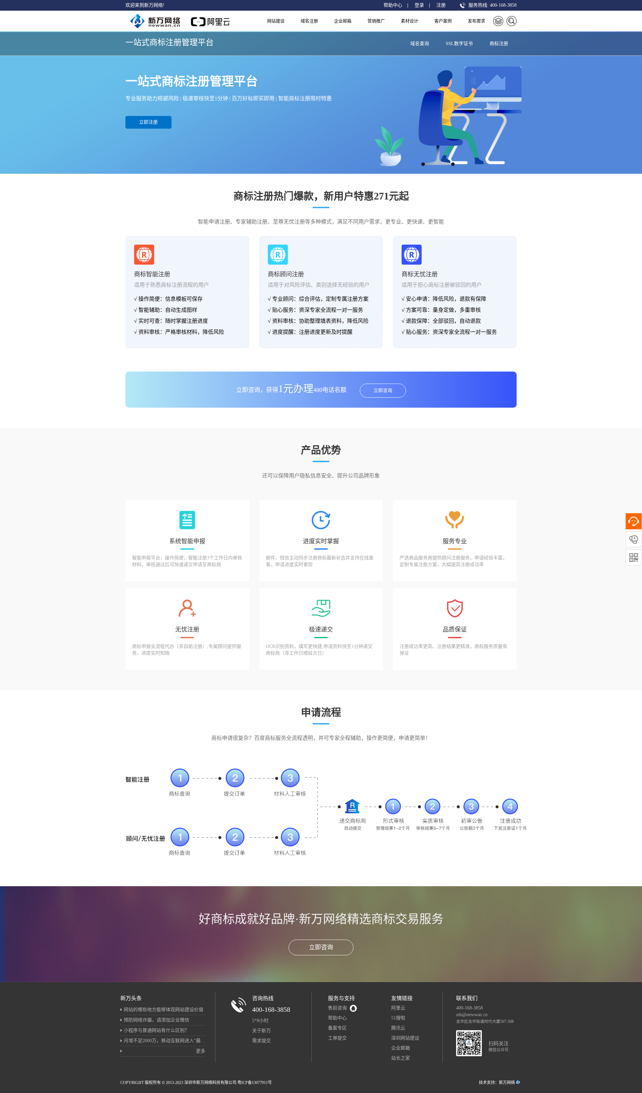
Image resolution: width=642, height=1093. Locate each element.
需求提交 (261, 1040)
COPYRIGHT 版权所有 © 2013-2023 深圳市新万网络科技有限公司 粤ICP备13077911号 (196, 1082)
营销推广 (376, 20)
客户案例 (443, 20)
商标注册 (499, 43)
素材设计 (409, 20)
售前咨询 (337, 1007)
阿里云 (398, 1007)
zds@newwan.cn (472, 1014)
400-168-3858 (271, 1009)
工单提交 (337, 1038)
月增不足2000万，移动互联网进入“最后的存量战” (175, 1040)
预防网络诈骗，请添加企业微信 (156, 1019)
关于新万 (261, 1030)
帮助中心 (393, 5)
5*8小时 (260, 1020)
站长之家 (400, 1058)
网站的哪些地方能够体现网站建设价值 (163, 1009)
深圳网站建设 (405, 1038)
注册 (441, 5)
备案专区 (337, 1028)
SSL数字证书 (459, 43)
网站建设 (276, 20)
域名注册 (309, 20)
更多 (200, 1051)
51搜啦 (398, 1017)
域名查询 (419, 43)
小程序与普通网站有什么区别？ (156, 1030)
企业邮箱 (342, 20)
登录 (419, 5)
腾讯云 (398, 1028)
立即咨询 (382, 390)
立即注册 (148, 122)
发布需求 (476, 20)
